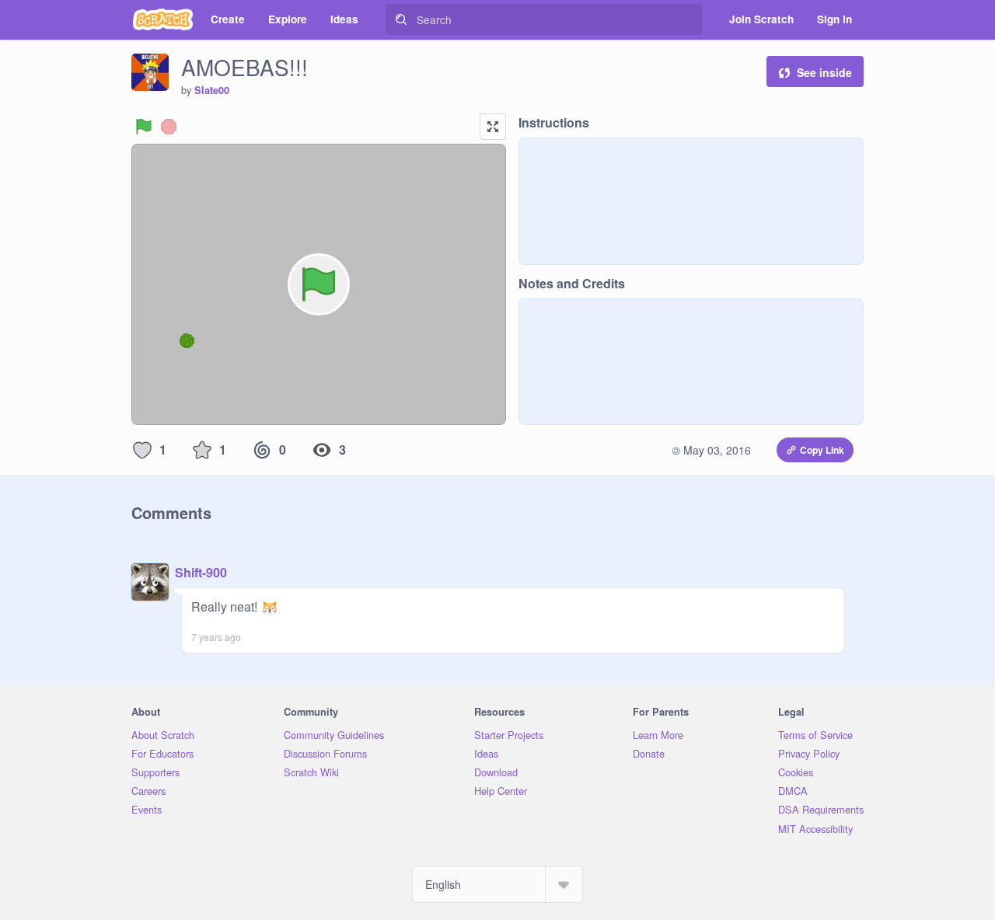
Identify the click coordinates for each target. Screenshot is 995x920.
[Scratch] (162, 19)
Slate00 (211, 90)
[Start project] (143, 126)
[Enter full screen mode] (493, 126)
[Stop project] (168, 126)
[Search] (401, 19)
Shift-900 (201, 572)
